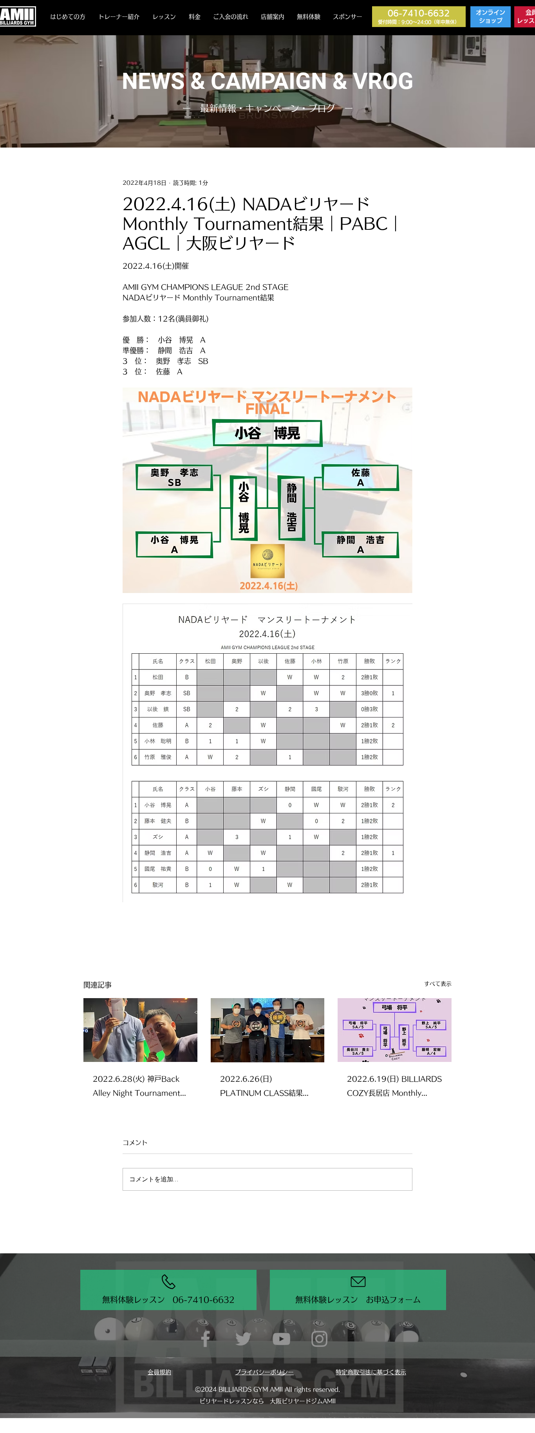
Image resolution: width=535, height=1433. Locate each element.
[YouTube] (281, 1339)
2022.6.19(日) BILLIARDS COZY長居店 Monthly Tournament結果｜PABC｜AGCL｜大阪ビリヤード (394, 1087)
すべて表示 (438, 983)
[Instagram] (319, 1339)
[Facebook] (205, 1339)
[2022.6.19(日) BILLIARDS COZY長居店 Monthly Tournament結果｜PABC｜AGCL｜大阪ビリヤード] (395, 1030)
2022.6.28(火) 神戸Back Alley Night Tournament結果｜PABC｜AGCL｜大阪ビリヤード (140, 1087)
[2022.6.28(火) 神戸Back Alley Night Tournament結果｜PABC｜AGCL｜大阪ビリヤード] (140, 1030)
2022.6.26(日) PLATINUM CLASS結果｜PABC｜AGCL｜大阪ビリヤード (266, 1087)
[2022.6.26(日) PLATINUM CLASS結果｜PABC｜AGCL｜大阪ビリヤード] (268, 1030)
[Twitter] (243, 1339)
